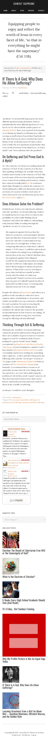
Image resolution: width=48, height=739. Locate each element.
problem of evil (8, 402)
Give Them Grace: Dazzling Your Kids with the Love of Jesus (18, 462)
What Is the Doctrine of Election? (18, 577)
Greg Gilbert (12, 436)
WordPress (26, 735)
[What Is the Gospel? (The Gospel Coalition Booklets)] (5, 476)
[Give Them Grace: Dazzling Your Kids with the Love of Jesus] (5, 465)
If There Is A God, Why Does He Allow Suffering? (20, 686)
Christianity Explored (26, 361)
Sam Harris (26, 292)
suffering (18, 402)
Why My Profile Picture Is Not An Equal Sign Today (23, 660)
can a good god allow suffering (24, 400)
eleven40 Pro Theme (27, 733)
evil (38, 400)
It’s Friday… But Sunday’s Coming (18, 609)
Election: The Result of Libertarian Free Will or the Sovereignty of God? (23, 551)
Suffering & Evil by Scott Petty (25, 350)
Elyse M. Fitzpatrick (10, 467)
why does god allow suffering (33, 402)
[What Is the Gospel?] (5, 436)
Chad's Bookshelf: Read (16, 428)
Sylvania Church (9, 130)
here (28, 183)
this (4, 361)
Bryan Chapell (13, 476)
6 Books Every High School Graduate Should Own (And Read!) (23, 601)
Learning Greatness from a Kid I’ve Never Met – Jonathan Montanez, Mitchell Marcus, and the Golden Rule (23, 713)
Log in (33, 735)
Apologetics (16, 397)
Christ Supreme (24, 4)
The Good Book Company (24, 364)
